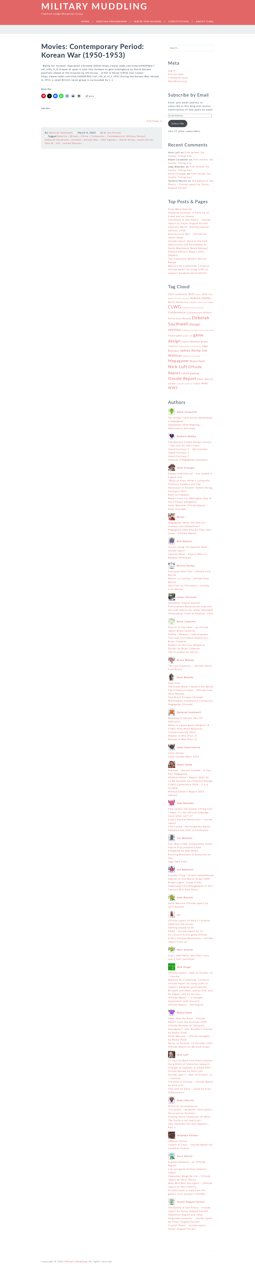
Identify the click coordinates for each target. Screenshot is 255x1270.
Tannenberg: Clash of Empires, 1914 (190, 613)
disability (186, 330)
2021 (210, 294)
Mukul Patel (197, 361)
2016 (198, 294)
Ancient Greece (182, 298)
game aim (187, 336)
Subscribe (177, 123)
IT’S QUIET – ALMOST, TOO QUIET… (191, 1110)
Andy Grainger (177, 174)
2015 (191, 294)
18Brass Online (177, 1141)
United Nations (72, 143)
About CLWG (205, 21)
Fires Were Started (180, 209)
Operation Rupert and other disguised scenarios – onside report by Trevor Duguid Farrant (190, 1218)
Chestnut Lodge (205, 302)
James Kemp (190, 350)
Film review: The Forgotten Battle (189, 827)
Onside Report (182, 379)
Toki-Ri (49, 143)
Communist (98, 136)
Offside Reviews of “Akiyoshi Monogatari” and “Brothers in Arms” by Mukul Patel (190, 1029)
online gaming (190, 373)
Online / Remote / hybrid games (188, 634)
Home (85, 21)
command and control (193, 308)
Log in (172, 71)
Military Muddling (94, 6)
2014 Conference (177, 294)
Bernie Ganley (176, 302)
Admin (171, 298)
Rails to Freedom (178, 495)
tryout (197, 384)
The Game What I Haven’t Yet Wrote (191, 687)
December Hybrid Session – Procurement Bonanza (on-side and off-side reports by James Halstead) (190, 606)
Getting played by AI (181, 928)
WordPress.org (177, 81)
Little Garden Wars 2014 (183, 757)
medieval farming (191, 356)
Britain (74, 136)
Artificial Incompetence (183, 1106)
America (62, 136)
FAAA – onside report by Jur (186, 931)
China (84, 136)
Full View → (154, 121)
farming (209, 330)
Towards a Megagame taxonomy (188, 460)
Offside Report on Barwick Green (189, 1047)
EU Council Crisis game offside (187, 935)
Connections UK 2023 (182, 732)
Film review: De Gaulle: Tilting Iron (190, 809)
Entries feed (175, 74)
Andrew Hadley (200, 298)
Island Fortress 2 (178, 453)
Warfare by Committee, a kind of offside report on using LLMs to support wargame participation (188, 269)
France (172, 336)
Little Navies (176, 753)
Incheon (76, 140)
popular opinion (184, 384)
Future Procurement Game (184, 847)
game (179, 336)
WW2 (173, 388)
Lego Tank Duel (177, 861)
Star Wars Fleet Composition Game (190, 844)
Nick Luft (177, 367)
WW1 (204, 383)
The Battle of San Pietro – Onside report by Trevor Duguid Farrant (191, 184)
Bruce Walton (190, 302)
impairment (184, 346)
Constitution (178, 21)
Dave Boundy (183, 319)
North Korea (127, 140)
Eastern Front (198, 330)
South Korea (145, 140)
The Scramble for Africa (183, 652)
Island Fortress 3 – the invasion (188, 449)
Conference (177, 312)
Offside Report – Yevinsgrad (185, 1005)
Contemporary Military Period (126, 136)
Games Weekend (191, 342)
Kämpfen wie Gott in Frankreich (188, 830)
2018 (204, 294)
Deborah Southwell (61, 133)
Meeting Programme (111, 21)
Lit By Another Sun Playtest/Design (190, 781)
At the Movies (112, 133)
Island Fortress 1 (178, 456)
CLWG (174, 307)
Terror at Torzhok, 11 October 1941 (190, 1043)
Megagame (178, 361)
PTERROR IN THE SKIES (183, 851)
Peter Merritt (205, 379)
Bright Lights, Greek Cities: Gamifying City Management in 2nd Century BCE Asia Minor (190, 886)
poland (172, 384)
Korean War (91, 140)
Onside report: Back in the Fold (188, 241)
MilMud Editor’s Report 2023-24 (188, 777)
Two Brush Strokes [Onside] (185, 697)
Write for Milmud (147, 21)
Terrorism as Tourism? (181, 1113)
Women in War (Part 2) (182, 736)
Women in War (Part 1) (182, 739)
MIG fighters (109, 140)
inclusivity (196, 346)
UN (58, 143)
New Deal (174, 683)
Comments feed (178, 78)
